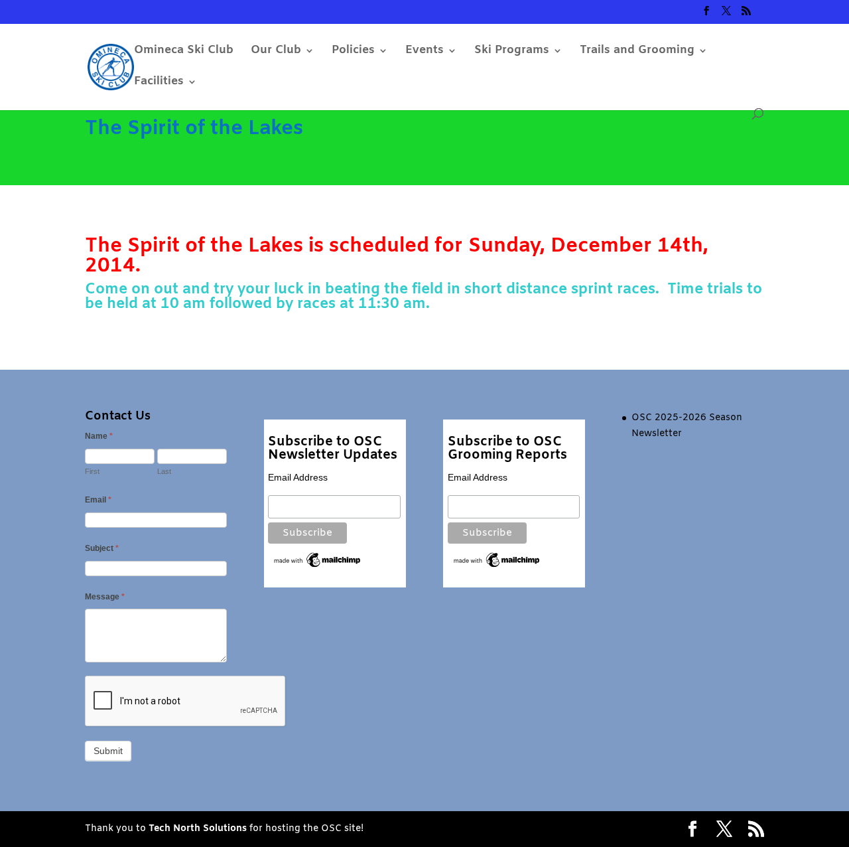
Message (105, 596)
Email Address (298, 477)
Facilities (159, 83)
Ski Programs (511, 52)
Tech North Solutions (198, 828)
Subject (102, 548)
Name (99, 436)
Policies (353, 52)
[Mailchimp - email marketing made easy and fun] (317, 566)
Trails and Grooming (637, 52)
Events (424, 52)
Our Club (276, 52)
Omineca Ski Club (183, 52)
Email (98, 499)
